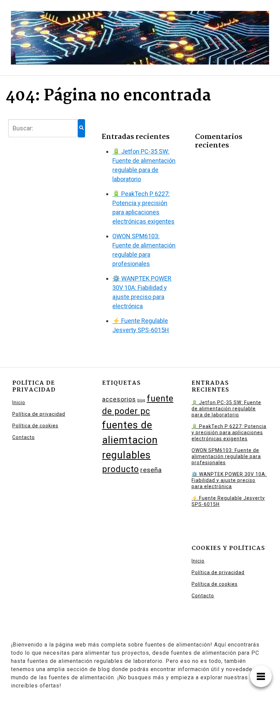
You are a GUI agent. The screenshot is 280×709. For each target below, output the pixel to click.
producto (120, 469)
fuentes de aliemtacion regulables (130, 440)
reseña (151, 470)
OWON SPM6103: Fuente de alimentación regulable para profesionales (226, 456)
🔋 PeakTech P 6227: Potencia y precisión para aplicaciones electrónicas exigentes (229, 432)
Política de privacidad (38, 414)
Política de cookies (35, 425)
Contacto (23, 437)
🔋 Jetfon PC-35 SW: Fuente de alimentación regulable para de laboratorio (226, 408)
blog (141, 400)
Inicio (18, 402)
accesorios (119, 399)
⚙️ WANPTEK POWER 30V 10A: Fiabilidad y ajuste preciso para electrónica (229, 480)
